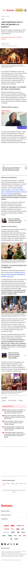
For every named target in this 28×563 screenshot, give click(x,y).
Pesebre (21, 400)
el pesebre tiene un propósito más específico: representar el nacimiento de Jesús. (13, 274)
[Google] (2, 544)
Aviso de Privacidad (6, 548)
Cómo (8, 16)
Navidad (4, 400)
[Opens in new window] (5, 544)
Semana (3, 16)
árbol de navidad (12, 400)
